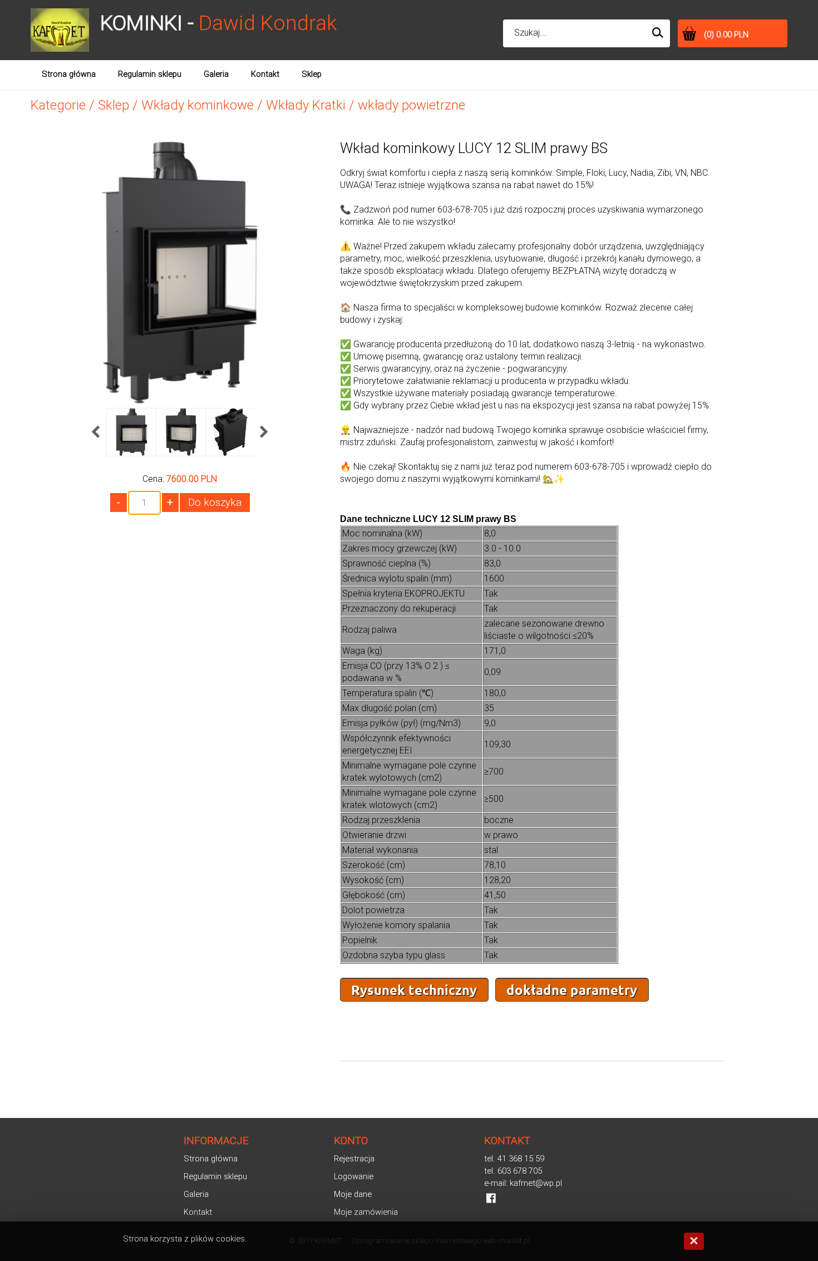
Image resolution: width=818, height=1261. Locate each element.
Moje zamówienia (366, 1212)
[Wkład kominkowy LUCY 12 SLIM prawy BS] (180, 399)
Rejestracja (354, 1159)
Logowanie (353, 1176)
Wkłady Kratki (306, 105)
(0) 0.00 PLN (726, 34)
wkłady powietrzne (411, 105)
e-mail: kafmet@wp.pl (523, 1183)
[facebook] (491, 1198)
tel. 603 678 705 (513, 1171)
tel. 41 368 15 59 (514, 1159)
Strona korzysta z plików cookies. (185, 1239)
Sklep (113, 105)
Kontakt (198, 1212)
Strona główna (211, 1159)
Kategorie (58, 105)
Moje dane (353, 1194)
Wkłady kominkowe (197, 105)
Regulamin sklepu (215, 1176)
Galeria (196, 1194)
